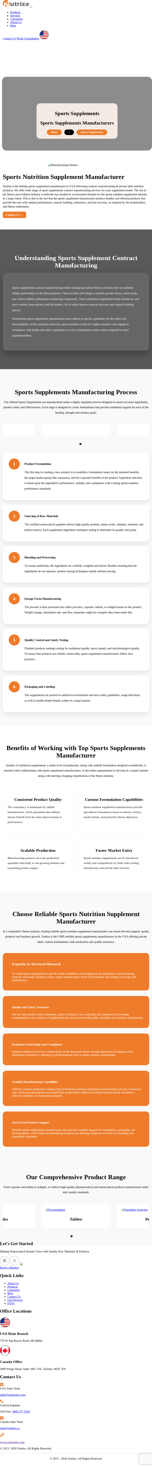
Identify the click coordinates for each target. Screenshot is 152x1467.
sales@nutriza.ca (10, 1428)
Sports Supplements (92, 132)
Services (15, 15)
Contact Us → (14, 214)
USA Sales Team (10, 1388)
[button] (71, 444)
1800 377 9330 (21, 1411)
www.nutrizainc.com (12, 1442)
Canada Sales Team (11, 1421)
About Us (16, 22)
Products (15, 12)
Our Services (15, 1300)
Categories (16, 18)
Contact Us (9, 38)
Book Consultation (28, 38)
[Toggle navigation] (30, 7)
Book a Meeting (9, 1267)
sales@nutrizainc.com (13, 1394)
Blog (13, 25)
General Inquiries (10, 1405)
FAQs (10, 1303)
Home (54, 132)
